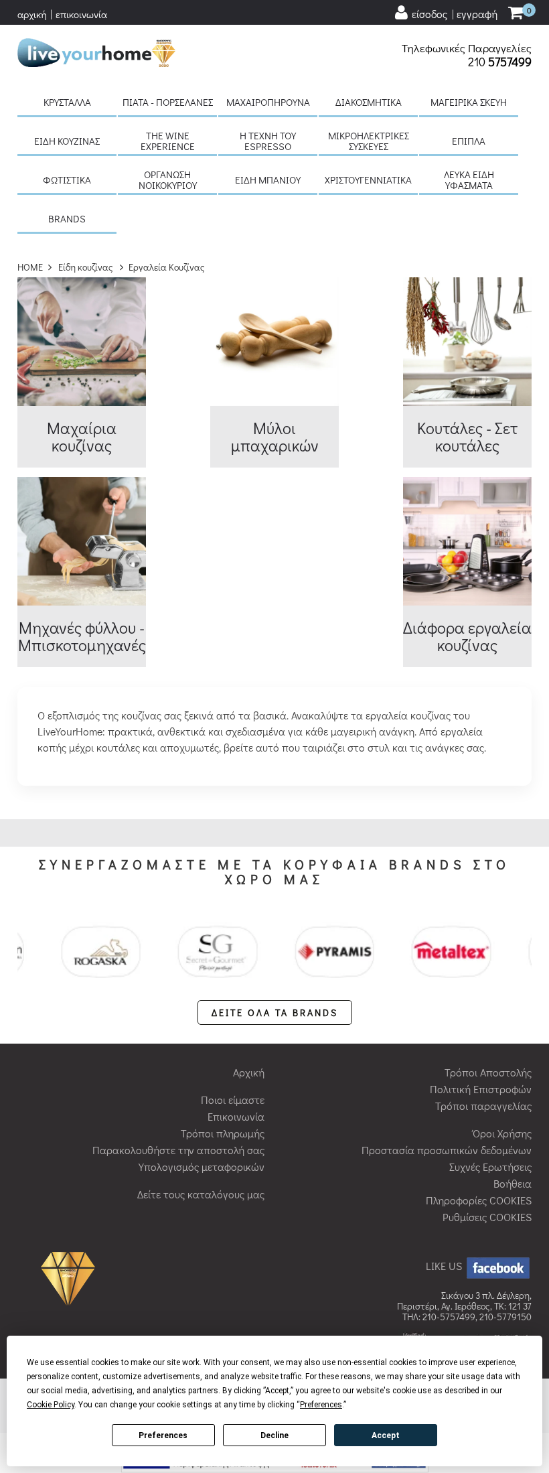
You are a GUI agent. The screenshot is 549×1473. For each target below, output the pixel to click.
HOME (30, 267)
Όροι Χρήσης (502, 1133)
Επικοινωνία (236, 1116)
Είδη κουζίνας (67, 140)
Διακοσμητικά (368, 102)
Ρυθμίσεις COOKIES (487, 1217)
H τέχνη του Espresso (268, 141)
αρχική (32, 14)
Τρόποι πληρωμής (222, 1133)
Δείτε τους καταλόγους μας (200, 1194)
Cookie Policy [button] (50, 1404)
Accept (386, 1435)
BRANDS (67, 218)
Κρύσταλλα (67, 102)
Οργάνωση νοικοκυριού (168, 179)
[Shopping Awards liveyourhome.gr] (71, 1277)
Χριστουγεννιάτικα (368, 179)
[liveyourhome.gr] (96, 51)
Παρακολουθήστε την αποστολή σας (178, 1150)
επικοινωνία (81, 14)
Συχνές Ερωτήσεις (490, 1167)
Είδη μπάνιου (268, 179)
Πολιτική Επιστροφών (481, 1089)
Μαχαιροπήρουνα (268, 102)
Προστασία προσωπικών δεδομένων (447, 1150)
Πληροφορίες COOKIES (479, 1200)
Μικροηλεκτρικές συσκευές (368, 141)
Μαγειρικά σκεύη (468, 102)
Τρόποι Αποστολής (488, 1072)
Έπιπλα (468, 140)
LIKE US (445, 1266)
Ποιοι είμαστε (232, 1100)
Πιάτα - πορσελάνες (168, 102)
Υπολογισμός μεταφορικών (201, 1167)
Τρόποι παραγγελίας (483, 1106)
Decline (274, 1435)
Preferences (163, 1435)
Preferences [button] (321, 1404)
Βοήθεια (512, 1183)
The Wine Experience (168, 141)
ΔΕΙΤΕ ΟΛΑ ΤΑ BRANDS (275, 1012)
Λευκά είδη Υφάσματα (469, 179)
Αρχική (248, 1072)
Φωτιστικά (67, 179)
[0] (515, 14)
